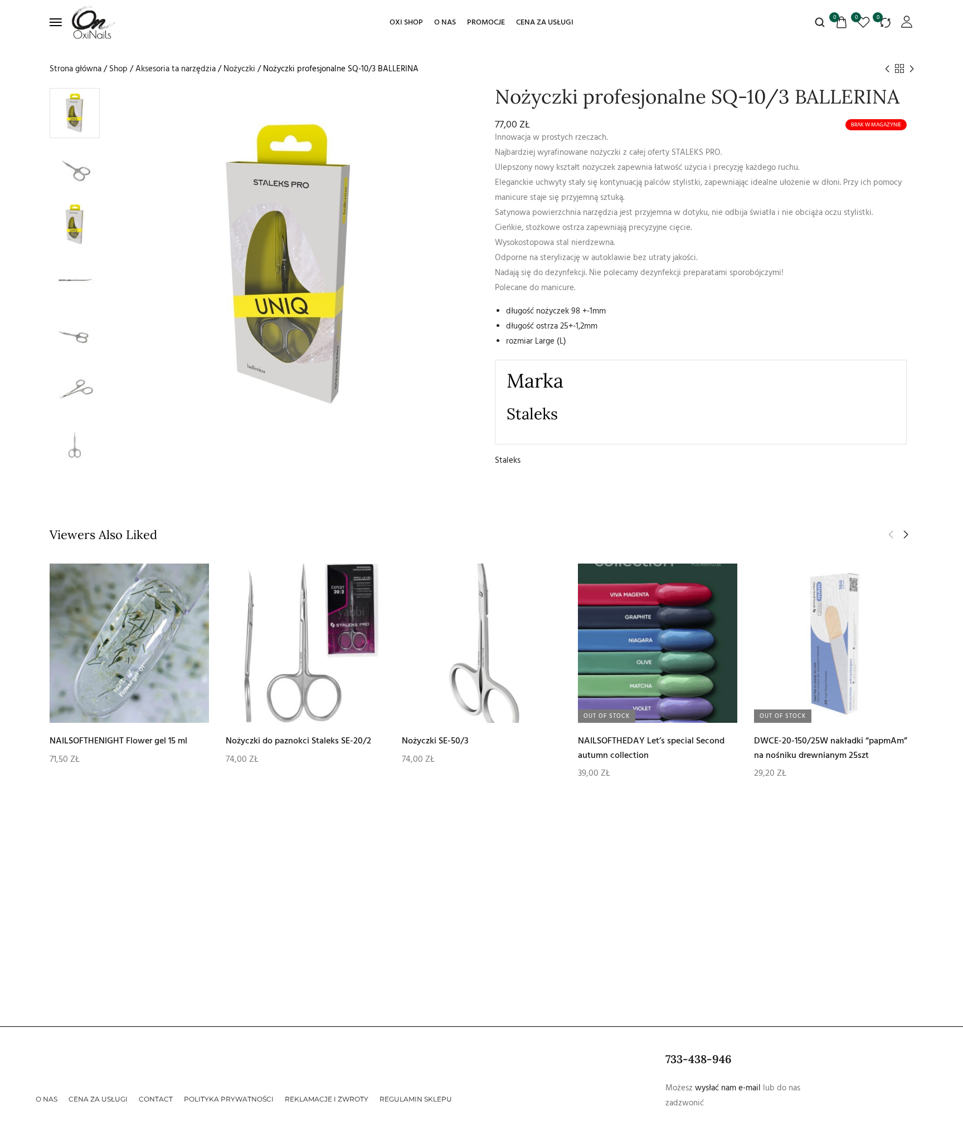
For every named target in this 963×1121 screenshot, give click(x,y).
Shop (118, 69)
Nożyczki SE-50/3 (435, 741)
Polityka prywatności (229, 1099)
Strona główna (75, 69)
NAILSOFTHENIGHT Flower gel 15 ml (118, 741)
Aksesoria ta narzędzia (175, 69)
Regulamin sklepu (416, 1099)
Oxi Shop (406, 22)
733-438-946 (698, 1059)
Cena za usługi (544, 22)
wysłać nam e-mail (728, 1088)
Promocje (486, 22)
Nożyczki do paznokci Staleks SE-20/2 (298, 741)
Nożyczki (239, 69)
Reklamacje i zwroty (326, 1099)
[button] (905, 534)
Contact (156, 1099)
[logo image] (93, 22)
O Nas (445, 22)
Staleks (508, 460)
